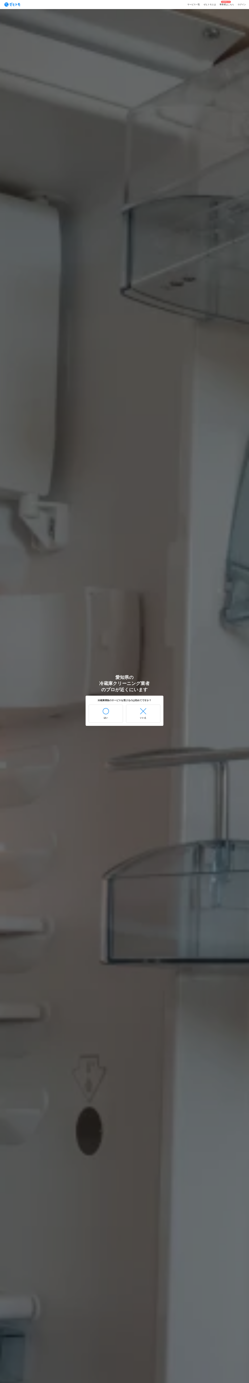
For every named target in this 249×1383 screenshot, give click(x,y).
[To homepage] (12, 4)
